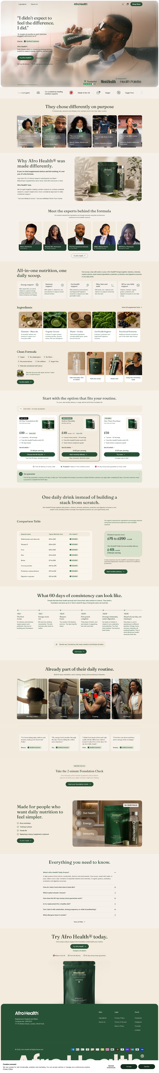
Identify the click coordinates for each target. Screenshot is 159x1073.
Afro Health (25, 1049)
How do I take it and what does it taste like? (59, 887)
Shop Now (136, 4)
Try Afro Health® (25, 52)
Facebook (138, 1018)
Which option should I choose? (54, 893)
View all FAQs (78, 922)
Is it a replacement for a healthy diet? (56, 904)
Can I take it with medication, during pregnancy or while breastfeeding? (69, 909)
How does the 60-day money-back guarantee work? (62, 898)
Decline (146, 1066)
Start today (78, 652)
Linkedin (137, 1030)
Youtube (138, 1026)
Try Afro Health (78, 256)
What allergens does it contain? (54, 915)
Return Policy (119, 1026)
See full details (24, 447)
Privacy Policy (8, 1069)
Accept (128, 1066)
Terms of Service (121, 1022)
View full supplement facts (131, 307)
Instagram (138, 1022)
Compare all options (79, 951)
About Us (34, 4)
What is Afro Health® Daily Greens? (56, 872)
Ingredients (22, 4)
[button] (79, 473)
